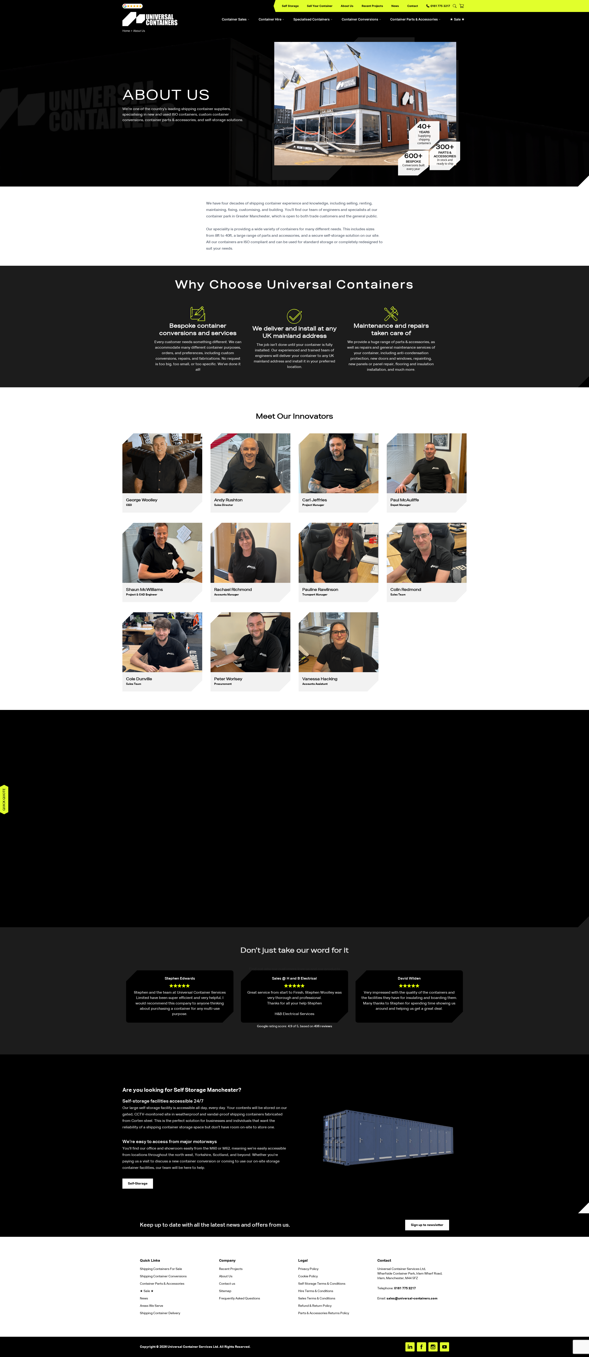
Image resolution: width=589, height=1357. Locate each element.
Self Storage (290, 6)
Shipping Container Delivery (160, 1313)
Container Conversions (360, 19)
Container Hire (270, 19)
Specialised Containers (311, 19)
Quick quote (4, 799)
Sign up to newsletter (427, 1225)
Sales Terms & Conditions (316, 1298)
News (395, 6)
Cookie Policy (308, 1276)
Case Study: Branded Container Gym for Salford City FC (206, 820)
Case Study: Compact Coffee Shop (318, 817)
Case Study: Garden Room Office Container (264, 817)
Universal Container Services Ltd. (193, 1346)
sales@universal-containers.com (412, 1298)
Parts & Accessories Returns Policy (323, 1313)
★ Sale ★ (457, 19)
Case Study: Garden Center (432, 817)
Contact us (227, 1283)
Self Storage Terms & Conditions (321, 1283)
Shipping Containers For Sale (161, 1269)
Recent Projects (372, 6)
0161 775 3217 (440, 6)
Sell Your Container (319, 6)
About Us (347, 6)
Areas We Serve (151, 1305)
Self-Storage (137, 1183)
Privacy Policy (308, 1269)
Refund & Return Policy (315, 1305)
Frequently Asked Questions (239, 1298)
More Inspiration (294, 911)
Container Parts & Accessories (414, 19)
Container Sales (234, 19)
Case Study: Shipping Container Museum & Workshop (375, 820)
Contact (412, 6)
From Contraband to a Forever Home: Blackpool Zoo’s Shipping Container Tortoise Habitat (147, 823)
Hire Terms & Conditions (315, 1291)
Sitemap (225, 1291)
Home (126, 30)
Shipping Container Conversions (163, 1276)
